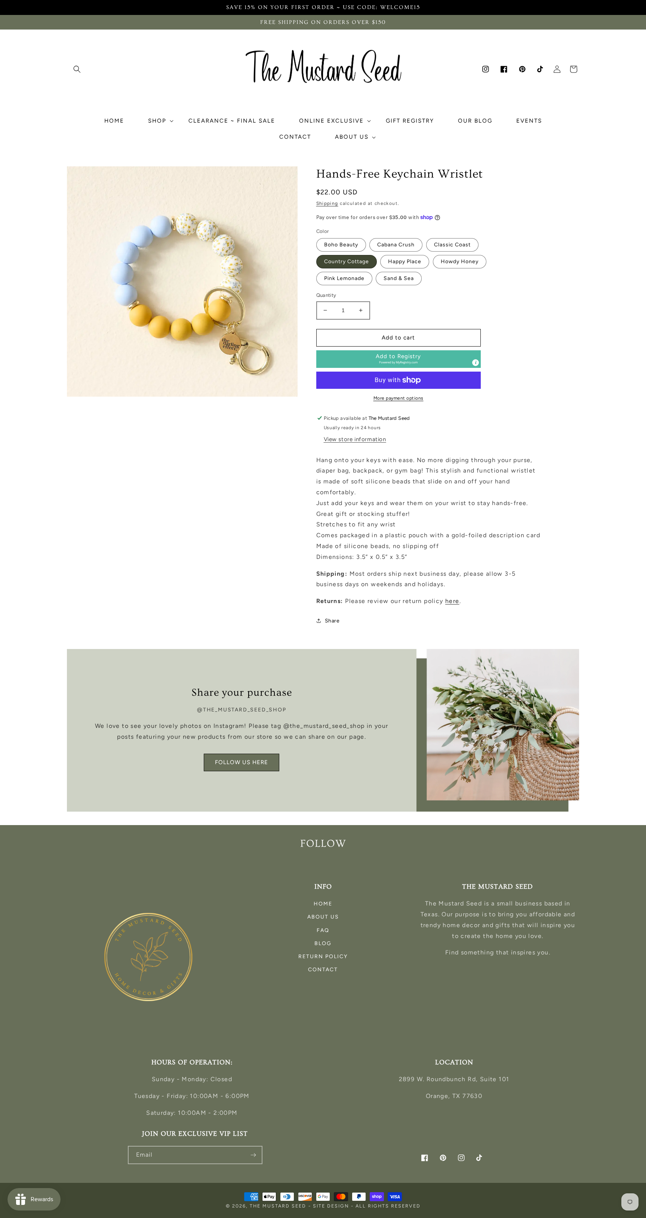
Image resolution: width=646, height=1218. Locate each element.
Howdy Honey (460, 261)
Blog (323, 943)
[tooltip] (475, 362)
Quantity (326, 295)
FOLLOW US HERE (241, 762)
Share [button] (332, 621)
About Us (323, 917)
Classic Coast (452, 245)
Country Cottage (346, 261)
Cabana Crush (396, 245)
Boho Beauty (341, 245)
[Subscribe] (253, 1155)
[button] (77, 69)
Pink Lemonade (344, 278)
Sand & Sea (399, 278)
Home (323, 904)
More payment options (398, 398)
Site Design (331, 1206)
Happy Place (404, 261)
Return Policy (323, 956)
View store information (355, 439)
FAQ (323, 930)
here (452, 601)
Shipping (327, 203)
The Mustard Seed (278, 1206)
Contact (323, 969)
